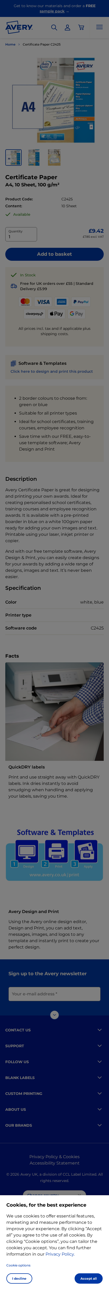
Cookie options (18, 1265)
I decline (19, 1278)
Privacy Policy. (60, 1254)
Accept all (88, 1278)
